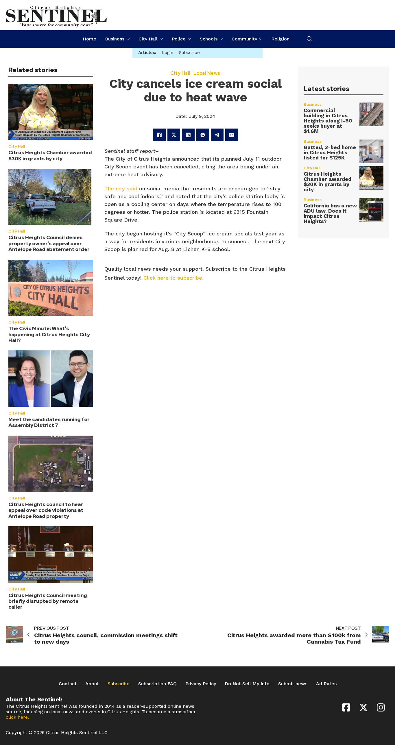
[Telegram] (217, 135)
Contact (68, 683)
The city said (121, 188)
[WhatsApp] (202, 135)
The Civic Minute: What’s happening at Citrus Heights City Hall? (49, 334)
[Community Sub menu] (261, 39)
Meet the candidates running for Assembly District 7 (49, 422)
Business (114, 39)
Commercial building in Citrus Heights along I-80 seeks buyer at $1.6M (328, 120)
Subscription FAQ (157, 683)
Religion (280, 39)
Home (89, 39)
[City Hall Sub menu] (161, 39)
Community (244, 39)
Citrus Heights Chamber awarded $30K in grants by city (50, 155)
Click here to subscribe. (173, 278)
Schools (208, 39)
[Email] (231, 135)
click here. (17, 717)
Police (179, 39)
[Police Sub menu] (189, 39)
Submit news (292, 683)
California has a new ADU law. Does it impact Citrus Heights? (330, 213)
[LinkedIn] (188, 135)
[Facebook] (159, 135)
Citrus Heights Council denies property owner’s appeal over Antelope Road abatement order (49, 243)
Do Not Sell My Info (247, 683)
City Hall (148, 39)
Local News (206, 73)
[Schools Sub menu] (221, 39)
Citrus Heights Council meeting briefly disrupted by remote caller (47, 601)
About (92, 683)
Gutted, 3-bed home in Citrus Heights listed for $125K (330, 152)
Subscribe (119, 683)
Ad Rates (326, 683)
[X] (173, 135)
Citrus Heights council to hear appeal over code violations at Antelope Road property (45, 510)
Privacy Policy (200, 683)
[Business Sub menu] (128, 39)
